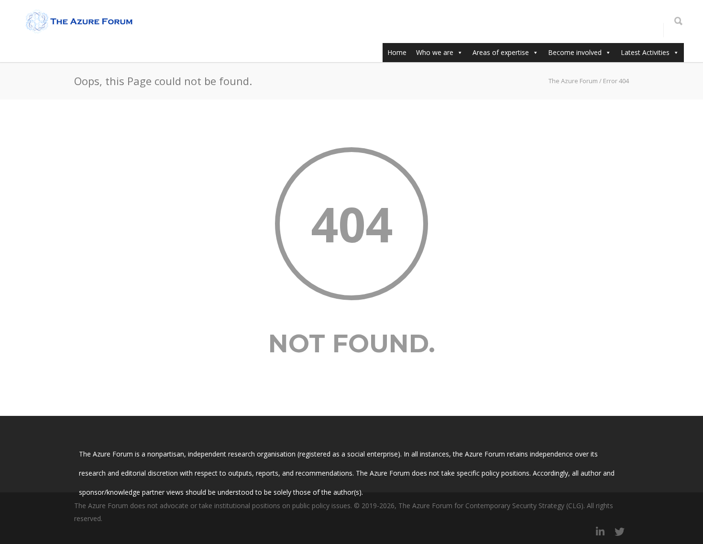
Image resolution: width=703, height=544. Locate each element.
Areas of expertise (500, 52)
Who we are (434, 52)
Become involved (575, 52)
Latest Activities (645, 52)
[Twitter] (619, 531)
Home (396, 52)
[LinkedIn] (600, 531)
